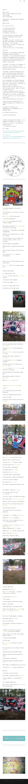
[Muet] (18, 738)
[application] (14, 738)
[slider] (21, 738)
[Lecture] (6, 738)
